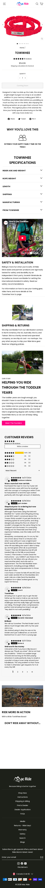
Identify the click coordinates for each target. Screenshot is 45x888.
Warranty (22, 829)
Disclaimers (23, 867)
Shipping (14, 66)
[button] (18, 59)
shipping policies (17, 344)
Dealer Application (23, 809)
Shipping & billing (22, 801)
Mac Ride (26, 884)
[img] (16, 478)
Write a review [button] (22, 446)
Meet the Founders (13, 423)
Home (22, 48)
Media (22, 821)
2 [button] (17, 672)
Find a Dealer (22, 805)
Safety (22, 834)
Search (22, 838)
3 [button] (22, 672)
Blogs (22, 842)
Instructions (22, 797)
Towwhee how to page (11, 294)
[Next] (42, 24)
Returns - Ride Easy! (22, 825)
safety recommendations (13, 284)
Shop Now (22, 793)
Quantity (22, 74)
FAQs (22, 813)
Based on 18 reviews (12, 443)
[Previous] (3, 24)
